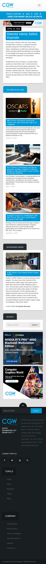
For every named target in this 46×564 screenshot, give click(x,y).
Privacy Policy (12, 529)
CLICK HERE (10, 306)
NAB (28, 14)
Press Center (14, 14)
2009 (36, 14)
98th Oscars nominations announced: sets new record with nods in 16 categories (22, 122)
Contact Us (11, 548)
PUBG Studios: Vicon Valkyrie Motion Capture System (23, 273)
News (9, 484)
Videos (9, 494)
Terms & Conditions (14, 533)
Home (9, 479)
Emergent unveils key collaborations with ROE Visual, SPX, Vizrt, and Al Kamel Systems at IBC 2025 (22, 217)
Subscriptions (12, 524)
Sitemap (10, 543)
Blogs (9, 499)
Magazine (10, 489)
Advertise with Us (13, 538)
